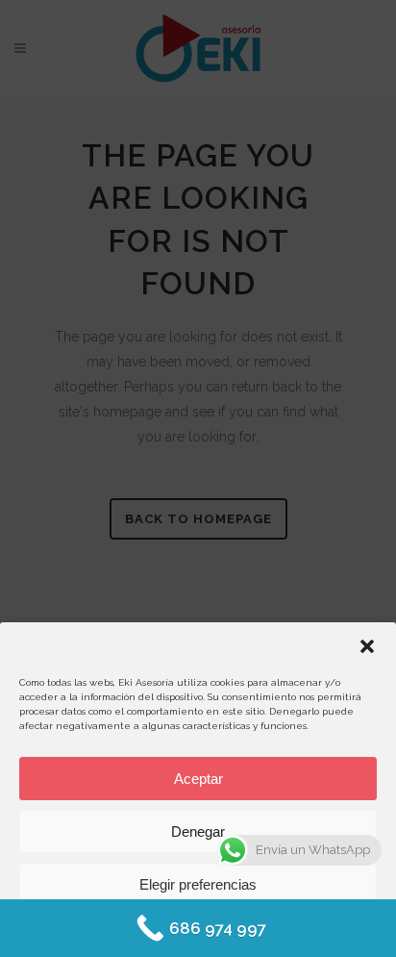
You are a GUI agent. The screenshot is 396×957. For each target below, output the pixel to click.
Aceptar (198, 778)
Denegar (198, 831)
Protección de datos (251, 929)
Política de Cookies (142, 929)
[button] (367, 646)
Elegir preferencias (198, 884)
